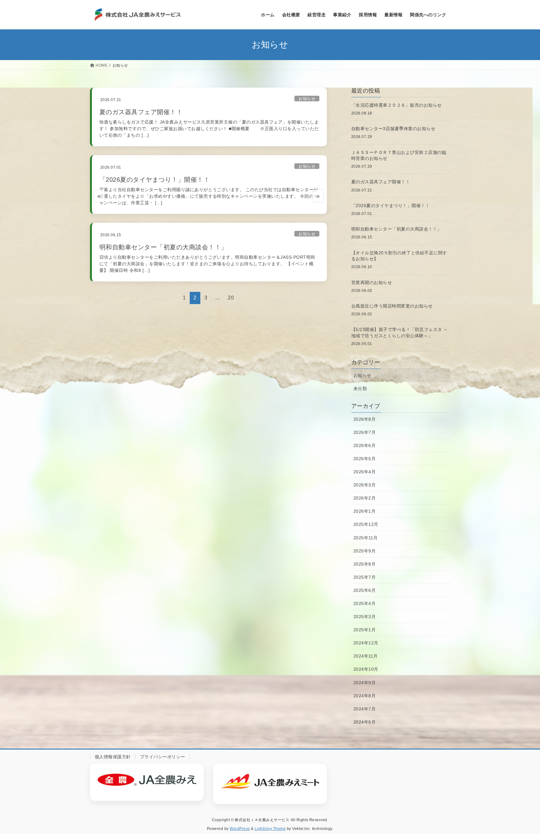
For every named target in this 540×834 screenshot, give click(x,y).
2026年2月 (364, 498)
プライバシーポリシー (162, 756)
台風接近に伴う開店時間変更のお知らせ (392, 305)
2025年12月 (365, 524)
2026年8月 (364, 419)
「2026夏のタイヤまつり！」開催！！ (154, 179)
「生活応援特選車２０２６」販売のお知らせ (396, 105)
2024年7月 (364, 708)
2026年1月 (364, 511)
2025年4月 (364, 603)
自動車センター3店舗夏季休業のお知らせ (393, 128)
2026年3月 (364, 484)
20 (231, 299)
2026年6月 (364, 445)
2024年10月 (365, 669)
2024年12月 (365, 642)
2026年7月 (364, 432)
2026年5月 (364, 458)
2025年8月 (364, 564)
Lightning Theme (270, 828)
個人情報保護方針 (113, 756)
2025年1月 (364, 629)
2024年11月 (365, 656)
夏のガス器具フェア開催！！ (140, 112)
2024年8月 (364, 695)
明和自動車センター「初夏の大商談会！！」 (163, 247)
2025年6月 (364, 590)
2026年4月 (364, 471)
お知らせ (306, 98)
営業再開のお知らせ (371, 282)
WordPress (240, 828)
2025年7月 (364, 577)
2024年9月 (364, 682)
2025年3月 (364, 616)
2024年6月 (364, 722)
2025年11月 (365, 537)
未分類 (360, 388)
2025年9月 (364, 550)
